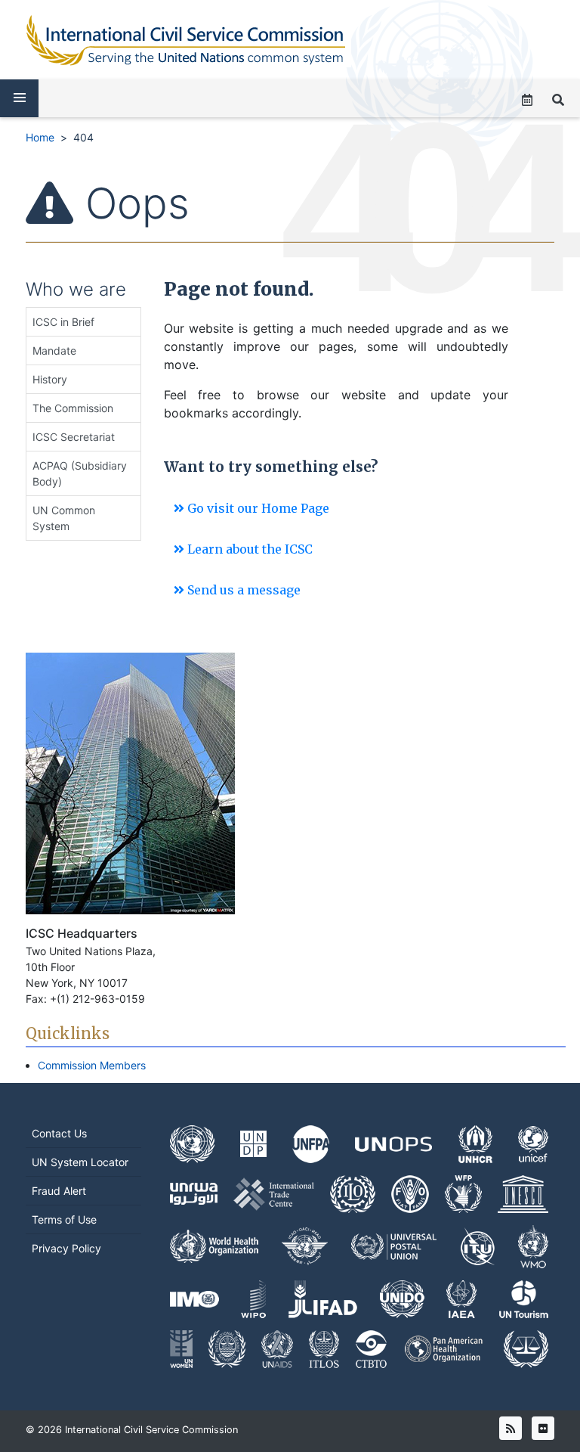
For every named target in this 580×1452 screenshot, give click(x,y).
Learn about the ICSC (248, 549)
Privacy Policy (66, 1248)
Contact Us (59, 1133)
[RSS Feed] (510, 1428)
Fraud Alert (59, 1190)
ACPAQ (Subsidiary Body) (79, 473)
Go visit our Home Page (256, 508)
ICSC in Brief (63, 321)
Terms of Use (64, 1219)
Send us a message (242, 589)
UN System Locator (80, 1162)
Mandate (54, 350)
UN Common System (63, 518)
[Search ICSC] (558, 99)
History (49, 379)
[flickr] (543, 1428)
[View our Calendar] (527, 99)
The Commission (72, 408)
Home (40, 137)
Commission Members (92, 1065)
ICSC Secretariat (73, 436)
